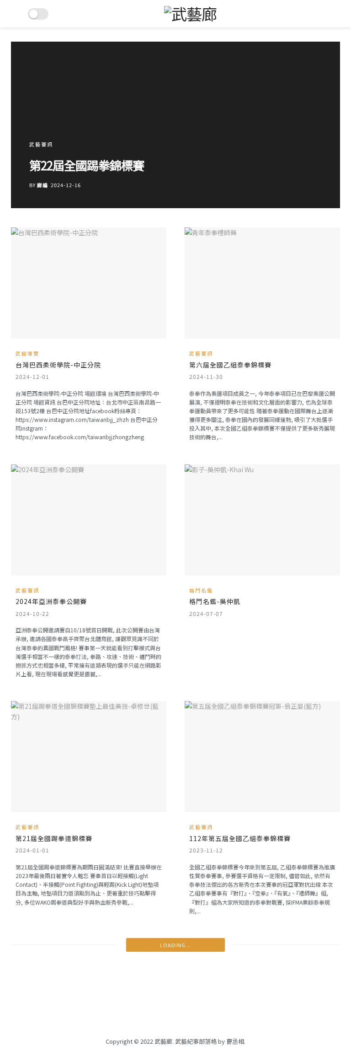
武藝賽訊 (201, 353)
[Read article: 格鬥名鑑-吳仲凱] (262, 520)
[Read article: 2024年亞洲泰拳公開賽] (88, 520)
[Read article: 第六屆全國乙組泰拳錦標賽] (262, 283)
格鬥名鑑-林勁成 (80, 164)
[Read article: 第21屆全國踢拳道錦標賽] (88, 756)
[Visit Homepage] (190, 14)
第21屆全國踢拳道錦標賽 (54, 838)
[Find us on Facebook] (161, 1018)
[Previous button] (39, 125)
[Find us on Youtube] (190, 1018)
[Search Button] (336, 13)
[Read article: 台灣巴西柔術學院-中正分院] (88, 283)
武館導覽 (27, 353)
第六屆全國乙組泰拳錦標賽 (230, 364)
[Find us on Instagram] (175, 1018)
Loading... (175, 945)
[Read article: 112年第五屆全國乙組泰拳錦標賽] (262, 756)
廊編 (51, 185)
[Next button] (312, 125)
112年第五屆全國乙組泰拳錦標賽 (240, 838)
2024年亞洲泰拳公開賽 (51, 601)
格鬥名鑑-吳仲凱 (214, 601)
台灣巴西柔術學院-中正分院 (58, 364)
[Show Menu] (15, 13)
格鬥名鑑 (50, 144)
